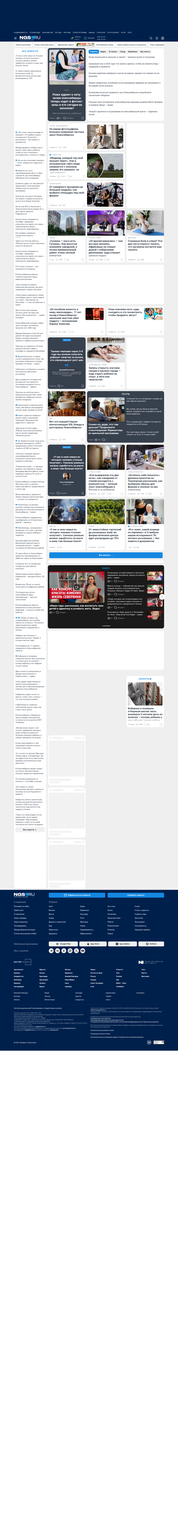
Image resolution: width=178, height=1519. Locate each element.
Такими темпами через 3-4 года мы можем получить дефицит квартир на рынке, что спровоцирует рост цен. (67, 356)
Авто (51, 856)
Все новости (30, 51)
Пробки (89, 38)
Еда (50, 875)
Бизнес (52, 859)
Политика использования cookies (102, 980)
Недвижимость (21, 32)
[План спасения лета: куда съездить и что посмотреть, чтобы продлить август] (153, 314)
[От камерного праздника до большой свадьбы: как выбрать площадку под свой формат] (105, 194)
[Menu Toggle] (15, 38)
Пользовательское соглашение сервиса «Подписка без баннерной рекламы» (117, 986)
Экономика (139, 871)
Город (51, 867)
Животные (53, 879)
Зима (82, 856)
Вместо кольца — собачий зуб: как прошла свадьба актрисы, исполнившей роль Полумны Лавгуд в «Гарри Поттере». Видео (125, 588)
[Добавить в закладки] (82, 118)
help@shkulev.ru (29, 979)
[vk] (57, 900)
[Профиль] (163, 38)
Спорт (137, 856)
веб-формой (54, 979)
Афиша (92, 32)
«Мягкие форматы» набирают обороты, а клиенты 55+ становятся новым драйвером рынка (66, 116)
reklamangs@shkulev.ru (98, 959)
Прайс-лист (19, 859)
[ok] (63, 900)
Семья (110, 883)
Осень (110, 859)
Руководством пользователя (100, 968)
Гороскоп (101, 32)
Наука (82, 875)
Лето (82, 867)
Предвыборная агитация (24, 879)
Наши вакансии (20, 871)
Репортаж (145, 678)
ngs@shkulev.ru (40, 976)
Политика (112, 863)
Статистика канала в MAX (25, 883)
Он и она (111, 856)
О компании (19, 863)
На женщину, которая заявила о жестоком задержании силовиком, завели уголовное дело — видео (126, 575)
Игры (123, 32)
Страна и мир (140, 863)
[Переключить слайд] (162, 597)
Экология (139, 867)
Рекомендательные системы (100, 983)
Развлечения (113, 875)
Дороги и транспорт (57, 871)
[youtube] (82, 900)
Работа (110, 871)
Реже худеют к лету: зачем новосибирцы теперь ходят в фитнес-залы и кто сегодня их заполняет (66, 101)
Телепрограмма (80, 32)
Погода (58, 32)
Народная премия (142, 879)
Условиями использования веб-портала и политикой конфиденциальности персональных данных (124, 971)
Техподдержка (20, 875)
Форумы (67, 32)
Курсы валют (113, 32)
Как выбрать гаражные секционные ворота (25, 234)
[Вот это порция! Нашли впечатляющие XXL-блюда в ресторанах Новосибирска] (66, 403)
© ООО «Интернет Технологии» (25, 992)
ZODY (130, 32)
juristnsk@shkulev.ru (69, 977)
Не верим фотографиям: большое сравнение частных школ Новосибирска (66, 132)
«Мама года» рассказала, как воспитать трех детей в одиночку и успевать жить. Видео (76, 607)
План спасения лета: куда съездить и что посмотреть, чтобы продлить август (125, 312)
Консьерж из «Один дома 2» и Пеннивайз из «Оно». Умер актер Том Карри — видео (125, 613)
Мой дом (84, 871)
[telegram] (51, 900)
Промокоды (35, 32)
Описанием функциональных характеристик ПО (107, 969)
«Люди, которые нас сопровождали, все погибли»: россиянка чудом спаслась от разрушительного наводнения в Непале (124, 601)
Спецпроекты (140, 875)
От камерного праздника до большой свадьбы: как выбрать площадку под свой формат (66, 191)
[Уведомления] (157, 38)
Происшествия (114, 867)
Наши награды (20, 867)
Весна (51, 863)
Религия (111, 879)
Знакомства (47, 32)
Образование (86, 883)
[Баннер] (85, 45)
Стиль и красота (142, 859)
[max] (70, 900)
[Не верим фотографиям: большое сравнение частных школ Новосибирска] (105, 137)
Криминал (84, 859)
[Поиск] (151, 38)
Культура (84, 863)
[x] (76, 900)
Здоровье (53, 883)
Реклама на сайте (21, 856)
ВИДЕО (106, 568)
